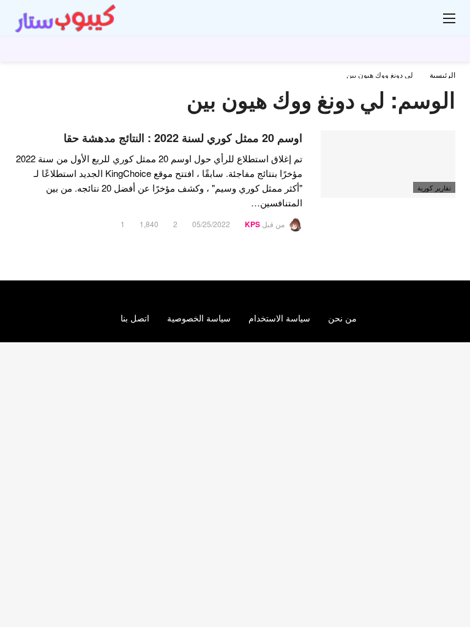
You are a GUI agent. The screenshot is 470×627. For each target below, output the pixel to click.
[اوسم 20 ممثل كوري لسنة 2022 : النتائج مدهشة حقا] (388, 164)
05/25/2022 (211, 224)
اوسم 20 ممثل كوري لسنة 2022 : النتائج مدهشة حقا (183, 138)
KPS (252, 224)
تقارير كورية (434, 187)
